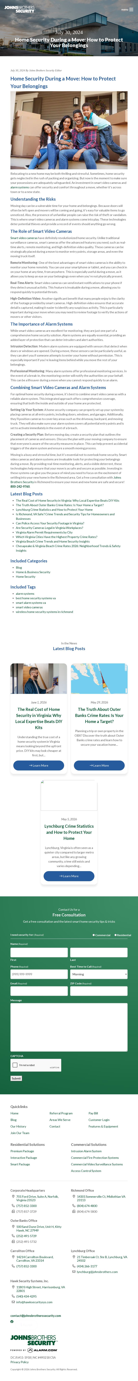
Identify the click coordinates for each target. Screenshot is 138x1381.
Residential (121, 935)
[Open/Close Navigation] (131, 9)
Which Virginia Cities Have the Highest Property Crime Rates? (56, 537)
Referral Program (61, 1113)
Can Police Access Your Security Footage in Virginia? (50, 523)
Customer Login (99, 1120)
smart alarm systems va (31, 602)
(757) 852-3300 (26, 1206)
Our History (18, 1126)
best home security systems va (36, 598)
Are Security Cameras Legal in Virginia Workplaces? (49, 528)
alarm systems (19, 187)
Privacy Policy (19, 1362)
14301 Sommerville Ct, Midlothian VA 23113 (101, 1198)
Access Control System (86, 1171)
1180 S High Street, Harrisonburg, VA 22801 (40, 1289)
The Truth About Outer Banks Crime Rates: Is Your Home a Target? (60, 505)
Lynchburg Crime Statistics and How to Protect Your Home (54, 509)
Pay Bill (93, 1113)
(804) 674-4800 (87, 1206)
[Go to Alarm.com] (34, 1351)
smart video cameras (29, 607)
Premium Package (22, 1151)
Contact (54, 1126)
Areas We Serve (60, 1120)
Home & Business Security (33, 572)
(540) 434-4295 (26, 1296)
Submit (16, 1078)
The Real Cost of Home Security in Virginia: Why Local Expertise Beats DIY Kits (67, 500)
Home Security (25, 576)
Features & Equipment (103, 1126)
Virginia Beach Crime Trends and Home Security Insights (53, 541)
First (13, 959)
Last (73, 959)
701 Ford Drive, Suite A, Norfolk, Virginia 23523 (37, 1198)
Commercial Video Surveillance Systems (97, 1164)
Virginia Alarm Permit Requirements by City (44, 532)
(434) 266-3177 (87, 1266)
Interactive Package (23, 1157)
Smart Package (20, 1164)
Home (14, 1113)
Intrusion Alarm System (86, 1151)
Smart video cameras (24, 238)
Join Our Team (19, 1133)
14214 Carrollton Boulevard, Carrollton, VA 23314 (35, 1258)
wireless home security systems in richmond (44, 612)
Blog (19, 567)
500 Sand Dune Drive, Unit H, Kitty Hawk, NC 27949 (38, 1228)
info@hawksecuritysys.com (34, 1302)
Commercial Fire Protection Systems (95, 1157)
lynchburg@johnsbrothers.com (97, 1272)
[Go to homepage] (20, 9)
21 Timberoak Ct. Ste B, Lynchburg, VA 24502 (102, 1258)
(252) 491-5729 (26, 1236)
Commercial (100, 935)
